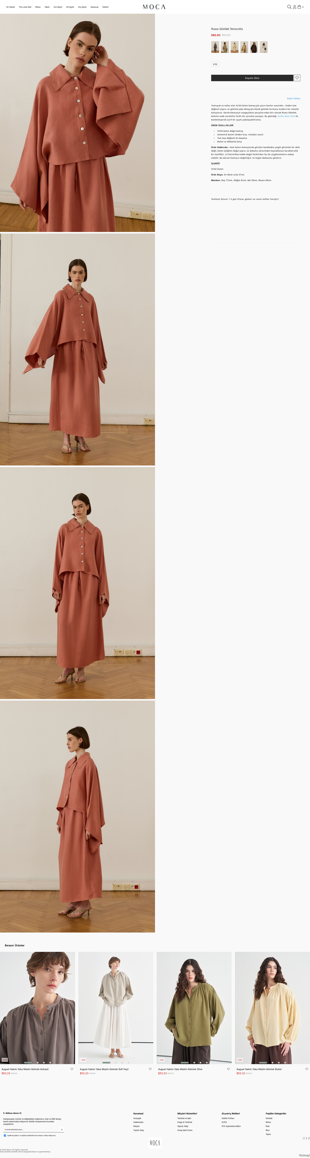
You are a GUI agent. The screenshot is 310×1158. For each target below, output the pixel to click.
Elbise (268, 1122)
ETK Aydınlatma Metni (231, 1126)
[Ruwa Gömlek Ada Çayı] (226, 47)
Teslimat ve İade (184, 1118)
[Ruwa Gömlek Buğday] (245, 47)
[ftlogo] (155, 1143)
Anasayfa (137, 1118)
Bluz (267, 1130)
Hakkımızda (138, 1122)
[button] (28, 1062)
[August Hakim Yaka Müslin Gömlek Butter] (272, 1008)
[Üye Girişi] (294, 7)
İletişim (136, 1126)
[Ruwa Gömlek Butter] (235, 47)
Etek (267, 1126)
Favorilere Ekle (71, 1069)
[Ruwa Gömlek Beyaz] (264, 47)
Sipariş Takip (182, 1126)
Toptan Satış (138, 1130)
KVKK (224, 1122)
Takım (268, 1134)
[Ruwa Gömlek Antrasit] (216, 47)
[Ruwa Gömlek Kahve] (255, 47)
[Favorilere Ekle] (297, 78)
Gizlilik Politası (228, 1118)
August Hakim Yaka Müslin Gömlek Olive (180, 1069)
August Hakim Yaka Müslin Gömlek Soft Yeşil (104, 1069)
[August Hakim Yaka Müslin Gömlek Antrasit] (37, 1008)
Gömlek (269, 1118)
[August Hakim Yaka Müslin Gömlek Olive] (194, 1008)
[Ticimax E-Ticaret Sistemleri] (304, 1155)
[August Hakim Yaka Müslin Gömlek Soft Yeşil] (115, 1008)
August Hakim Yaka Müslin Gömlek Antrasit (25, 1069)
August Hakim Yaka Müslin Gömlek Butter (259, 1069)
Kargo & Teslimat (184, 1122)
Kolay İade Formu (184, 1130)
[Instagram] (304, 1138)
